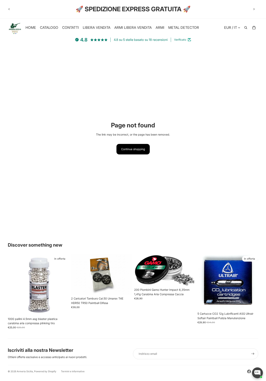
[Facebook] (249, 371)
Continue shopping (133, 149)
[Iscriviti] (252, 353)
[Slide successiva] (254, 9)
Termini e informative (73, 371)
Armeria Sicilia (25, 371)
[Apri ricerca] (245, 27)
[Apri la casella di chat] (257, 372)
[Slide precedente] (9, 9)
